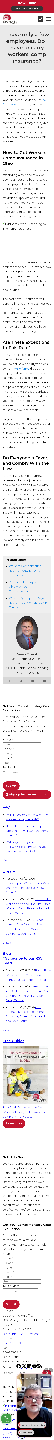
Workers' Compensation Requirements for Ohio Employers (25, 570)
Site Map (9, 1437)
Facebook (10, 681)
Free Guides (13, 1041)
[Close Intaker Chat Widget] (51, 1370)
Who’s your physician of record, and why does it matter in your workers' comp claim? (28, 847)
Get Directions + (31, 1334)
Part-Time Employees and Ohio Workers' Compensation (26, 587)
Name (8, 740)
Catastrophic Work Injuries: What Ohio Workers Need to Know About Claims (28, 888)
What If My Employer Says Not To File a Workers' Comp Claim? (28, 603)
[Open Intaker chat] (22, 1438)
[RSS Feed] (40, 1367)
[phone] (40, 19)
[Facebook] (19, 1367)
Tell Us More (11, 767)
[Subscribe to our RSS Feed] (27, 963)
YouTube (44, 681)
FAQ (6, 807)
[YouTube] (35, 1367)
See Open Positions (27, 8)
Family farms (20, 368)
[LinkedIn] (29, 1367)
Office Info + (11, 1334)
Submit (11, 785)
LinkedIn (32, 681)
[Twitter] (24, 1367)
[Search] (46, 1373)
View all (8, 860)
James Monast (27, 654)
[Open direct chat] (46, 1370)
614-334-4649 (12, 1343)
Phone (8, 749)
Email (7, 758)
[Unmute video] (35, 1400)
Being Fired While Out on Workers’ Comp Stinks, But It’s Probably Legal (28, 975)
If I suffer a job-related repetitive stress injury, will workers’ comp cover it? (28, 831)
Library (9, 871)
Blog (7, 953)
